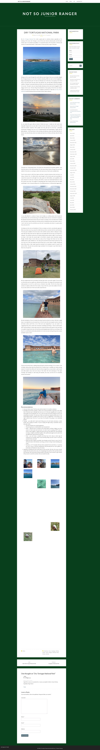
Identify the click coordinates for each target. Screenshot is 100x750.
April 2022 (72, 135)
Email (22, 723)
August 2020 (72, 156)
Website (23, 729)
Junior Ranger (49, 652)
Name (22, 716)
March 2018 (72, 207)
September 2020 (73, 154)
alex (43, 35)
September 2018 (73, 193)
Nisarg (61, 748)
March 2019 (72, 181)
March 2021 (72, 147)
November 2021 (73, 142)
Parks (71, 1)
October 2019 (72, 168)
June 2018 (72, 200)
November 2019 (73, 165)
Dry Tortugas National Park (29, 39)
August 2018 (72, 195)
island (43, 652)
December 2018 (73, 186)
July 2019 (72, 174)
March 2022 (72, 138)
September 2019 (73, 170)
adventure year (47, 651)
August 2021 (72, 144)
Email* (70, 54)
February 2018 (73, 209)
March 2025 (72, 133)
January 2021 (72, 149)
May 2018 (72, 202)
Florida (57, 651)
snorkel (47, 654)
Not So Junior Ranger (24, 1)
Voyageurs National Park (75, 86)
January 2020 (72, 163)
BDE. (29, 225)
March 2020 (72, 161)
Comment (23, 697)
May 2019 (72, 179)
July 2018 (72, 198)
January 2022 (72, 140)
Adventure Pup (79, 1)
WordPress (52, 748)
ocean (43, 654)
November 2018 (73, 188)
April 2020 (72, 158)
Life (74, 1)
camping (53, 651)
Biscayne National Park (74, 75)
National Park (55, 652)
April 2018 (72, 205)
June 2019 (72, 177)
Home (67, 1)
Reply (24, 687)
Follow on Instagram (76, 36)
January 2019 (72, 184)
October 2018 (72, 191)
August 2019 (72, 172)
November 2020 (73, 151)
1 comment (48, 35)
